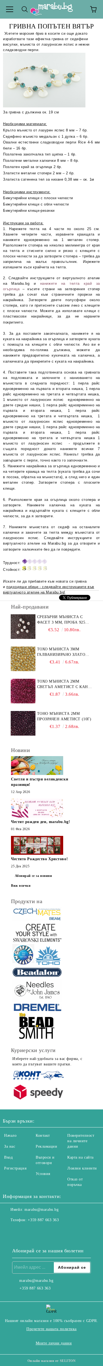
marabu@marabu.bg (41, 1210)
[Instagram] (22, 1231)
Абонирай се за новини (33, 876)
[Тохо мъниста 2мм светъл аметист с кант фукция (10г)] (23, 691)
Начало (10, 1135)
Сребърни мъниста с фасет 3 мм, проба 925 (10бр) (61, 620)
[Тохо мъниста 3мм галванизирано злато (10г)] (23, 659)
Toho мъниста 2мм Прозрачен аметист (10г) (64, 716)
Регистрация (15, 1168)
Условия (43, 1174)
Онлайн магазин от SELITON (51, 1361)
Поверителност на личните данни (80, 1140)
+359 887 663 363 (43, 1220)
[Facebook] (9, 1231)
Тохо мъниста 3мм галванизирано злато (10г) (61, 652)
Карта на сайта (80, 1157)
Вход (8, 1157)
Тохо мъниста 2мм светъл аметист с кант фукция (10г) (64, 684)
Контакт (43, 1135)
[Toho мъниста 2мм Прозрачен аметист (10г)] (23, 723)
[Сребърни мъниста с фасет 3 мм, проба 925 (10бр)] (23, 626)
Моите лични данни (54, 1343)
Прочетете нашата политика (51, 1329)
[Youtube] (34, 1231)
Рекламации (46, 1146)
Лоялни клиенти (82, 1168)
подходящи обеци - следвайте (34, 587)
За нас (9, 1146)
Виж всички (21, 886)
